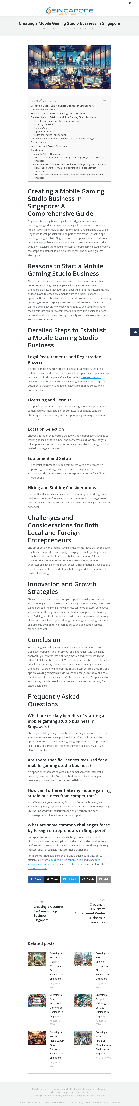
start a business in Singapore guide (62, 859)
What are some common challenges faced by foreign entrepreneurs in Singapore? (68, 176)
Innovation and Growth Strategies (49, 146)
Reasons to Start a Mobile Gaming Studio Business (58, 113)
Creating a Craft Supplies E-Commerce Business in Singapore (56, 1005)
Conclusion (37, 149)
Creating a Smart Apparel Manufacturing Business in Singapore (104, 1042)
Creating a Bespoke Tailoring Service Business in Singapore (102, 1005)
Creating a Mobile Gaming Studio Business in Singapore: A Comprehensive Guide (62, 107)
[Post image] (37, 959)
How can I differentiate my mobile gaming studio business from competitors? (65, 169)
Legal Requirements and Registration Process (56, 121)
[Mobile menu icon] (134, 11)
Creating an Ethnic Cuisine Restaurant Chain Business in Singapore (102, 965)
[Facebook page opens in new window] (125, 3)
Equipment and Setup (44, 131)
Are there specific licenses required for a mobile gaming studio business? (70, 164)
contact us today (37, 868)
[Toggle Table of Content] (104, 101)
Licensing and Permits (44, 124)
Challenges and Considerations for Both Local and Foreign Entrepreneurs (62, 140)
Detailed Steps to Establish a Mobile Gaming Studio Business (63, 117)
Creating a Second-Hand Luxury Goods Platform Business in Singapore (57, 1044)
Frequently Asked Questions (46, 153)
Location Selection (43, 128)
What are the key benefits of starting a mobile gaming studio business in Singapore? (69, 159)
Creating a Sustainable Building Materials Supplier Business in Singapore (56, 965)
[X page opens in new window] (130, 3)
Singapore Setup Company (72, 1095)
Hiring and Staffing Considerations (50, 134)
